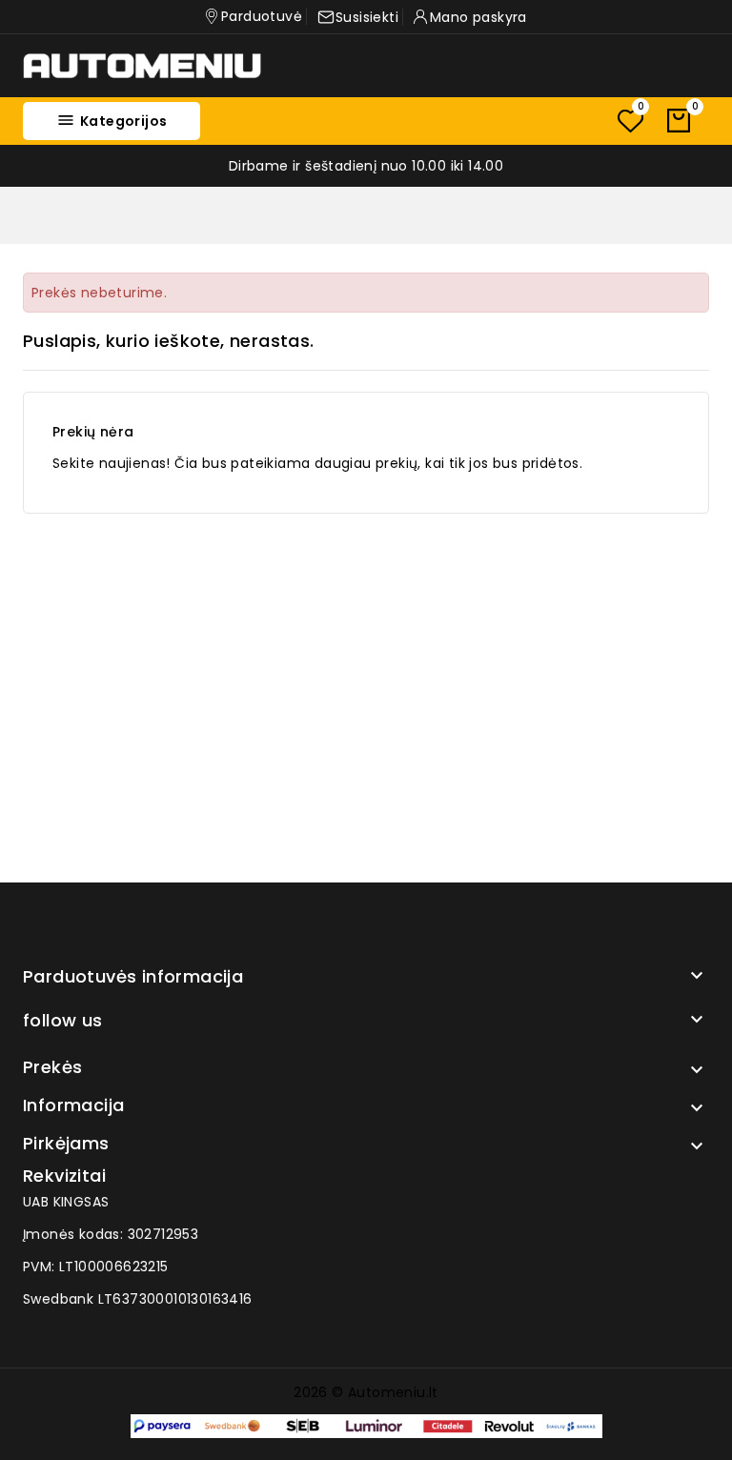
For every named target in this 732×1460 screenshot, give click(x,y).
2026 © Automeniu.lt (366, 1392)
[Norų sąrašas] (630, 120)
